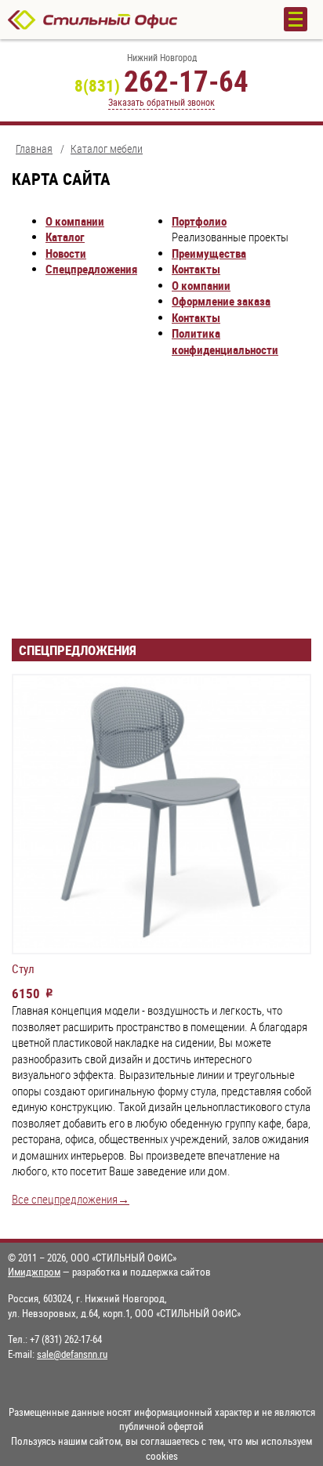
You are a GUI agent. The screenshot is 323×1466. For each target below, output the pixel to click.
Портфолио (199, 221)
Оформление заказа (221, 301)
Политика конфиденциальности (225, 341)
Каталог (65, 237)
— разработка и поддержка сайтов (109, 1272)
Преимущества (209, 253)
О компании (74, 221)
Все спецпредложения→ (70, 1199)
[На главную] (130, 19)
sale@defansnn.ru (72, 1354)
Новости (65, 253)
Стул (23, 969)
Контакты (196, 269)
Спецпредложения (91, 269)
